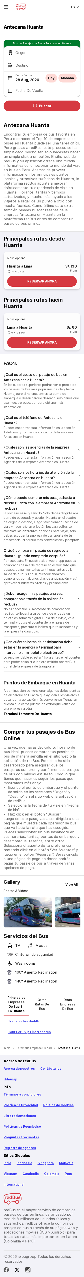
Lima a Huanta (19, 327)
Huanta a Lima (19, 266)
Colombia (51, 1174)
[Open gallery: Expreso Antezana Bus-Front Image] (28, 912)
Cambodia (31, 1174)
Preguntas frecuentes (21, 1137)
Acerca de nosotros (19, 1068)
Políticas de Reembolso (22, 1126)
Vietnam (10, 1174)
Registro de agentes (20, 1148)
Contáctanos (51, 1068)
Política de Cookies (58, 1105)
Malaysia (66, 1163)
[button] (42, 52)
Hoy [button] (51, 78)
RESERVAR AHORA (42, 281)
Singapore (46, 1163)
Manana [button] (67, 78)
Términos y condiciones (22, 1094)
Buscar (45, 106)
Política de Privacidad (21, 1105)
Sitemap (10, 1079)
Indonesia (24, 1163)
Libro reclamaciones (20, 1116)
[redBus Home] (21, 7)
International (14, 1184)
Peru (68, 1174)
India (7, 1163)
